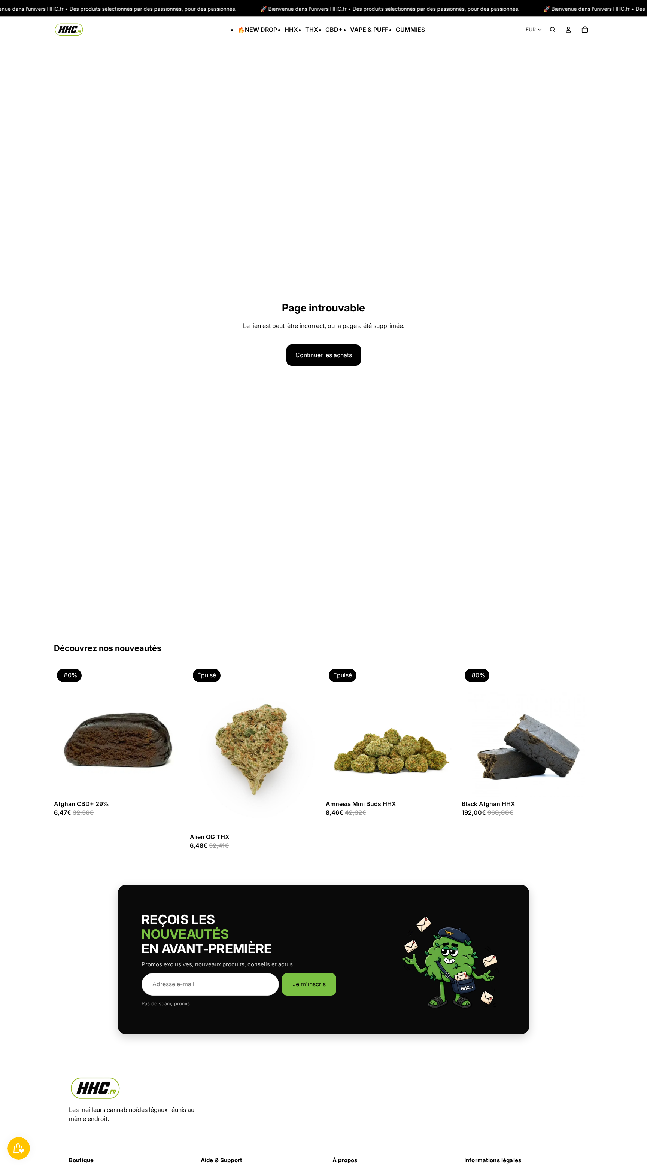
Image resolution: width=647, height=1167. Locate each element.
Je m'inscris (309, 984)
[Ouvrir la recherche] (552, 29)
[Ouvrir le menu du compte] (568, 29)
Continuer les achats (323, 355)
